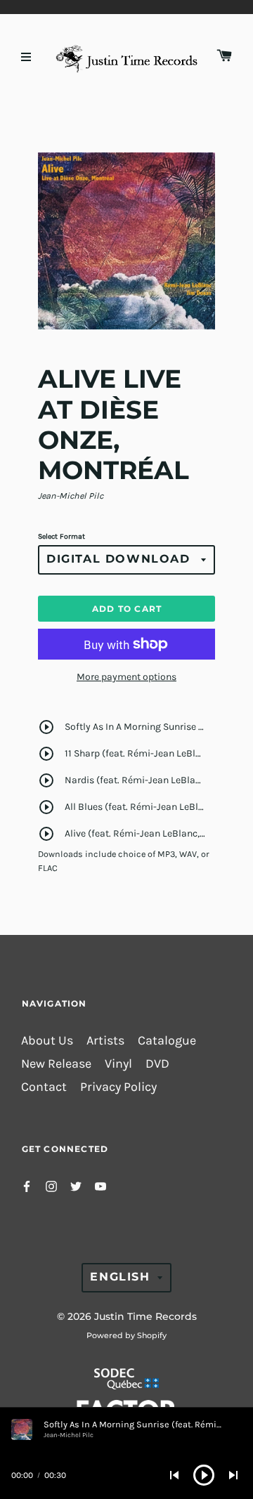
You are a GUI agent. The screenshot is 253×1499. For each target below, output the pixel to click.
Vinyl (118, 1063)
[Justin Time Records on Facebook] (26, 1185)
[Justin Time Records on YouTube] (100, 1185)
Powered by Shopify (126, 1335)
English (120, 1276)
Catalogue (167, 1040)
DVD (157, 1063)
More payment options (126, 677)
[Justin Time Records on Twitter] (76, 1185)
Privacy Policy (118, 1087)
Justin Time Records (145, 1316)
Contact (44, 1087)
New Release (56, 1063)
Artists (105, 1040)
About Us (47, 1040)
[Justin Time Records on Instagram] (51, 1185)
